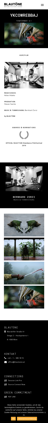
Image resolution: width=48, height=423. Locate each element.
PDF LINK (12, 396)
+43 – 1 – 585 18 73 (16, 358)
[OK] (45, 412)
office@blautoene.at (16, 362)
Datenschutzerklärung (27, 419)
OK (13, 419)
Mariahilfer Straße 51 (15, 331)
